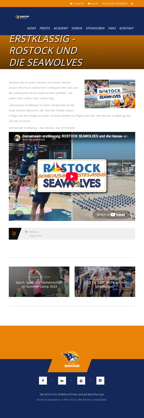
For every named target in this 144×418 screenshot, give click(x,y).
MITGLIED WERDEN (114, 3)
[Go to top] (71, 359)
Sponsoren (95, 28)
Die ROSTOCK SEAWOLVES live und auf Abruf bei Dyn (72, 394)
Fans (112, 28)
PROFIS (44, 28)
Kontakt (126, 28)
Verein (76, 28)
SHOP (94, 3)
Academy (60, 28)
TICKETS (78, 3)
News (31, 28)
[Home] (22, 14)
